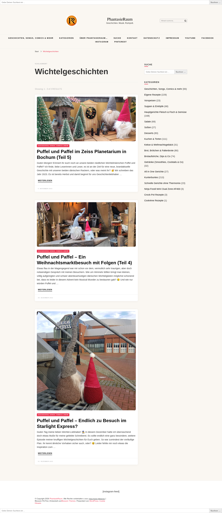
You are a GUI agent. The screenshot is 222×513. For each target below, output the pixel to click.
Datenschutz (152, 38)
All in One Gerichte (154, 171)
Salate (147, 121)
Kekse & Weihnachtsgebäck (158, 144)
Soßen (147, 127)
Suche (117, 38)
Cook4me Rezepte (153, 200)
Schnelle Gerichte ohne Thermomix (162, 183)
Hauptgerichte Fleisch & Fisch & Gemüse (165, 112)
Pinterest (120, 42)
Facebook (208, 38)
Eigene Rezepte (152, 94)
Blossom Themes (68, 501)
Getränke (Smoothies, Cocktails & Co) (163, 162)
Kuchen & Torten (152, 139)
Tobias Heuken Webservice (97, 499)
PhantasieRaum (120, 19)
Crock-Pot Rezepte (154, 194)
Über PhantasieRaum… (94, 38)
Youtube (190, 38)
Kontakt (132, 38)
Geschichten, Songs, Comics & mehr (30, 38)
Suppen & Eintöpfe (154, 106)
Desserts (148, 133)
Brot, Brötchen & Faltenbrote (159, 150)
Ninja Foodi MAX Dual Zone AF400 (162, 189)
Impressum (172, 38)
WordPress (93, 501)
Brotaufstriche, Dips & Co (157, 156)
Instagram (101, 42)
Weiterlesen (45, 180)
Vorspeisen (150, 100)
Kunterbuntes (151, 177)
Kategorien (66, 38)
